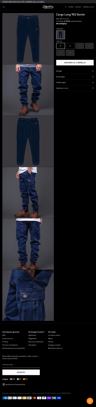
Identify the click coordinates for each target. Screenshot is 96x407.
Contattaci (32, 345)
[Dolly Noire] (48, 7)
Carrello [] (88, 7)
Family (50, 342)
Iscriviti (21, 372)
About (50, 338)
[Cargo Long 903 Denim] (60, 35)
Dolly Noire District (55, 348)
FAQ (3, 335)
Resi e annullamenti (36, 342)
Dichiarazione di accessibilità (13, 348)
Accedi (78, 7)
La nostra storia (54, 335)
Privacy (5, 342)
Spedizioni (32, 335)
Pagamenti (32, 338)
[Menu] (4, 7)
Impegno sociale (54, 345)
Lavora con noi (7, 338)
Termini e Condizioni (10, 345)
